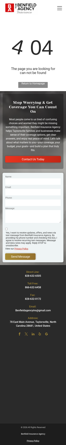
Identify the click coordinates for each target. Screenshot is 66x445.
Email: (8, 187)
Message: (10, 208)
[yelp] (39, 334)
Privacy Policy (21, 248)
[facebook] (19, 334)
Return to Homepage (33, 83)
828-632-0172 (33, 298)
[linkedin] (33, 334)
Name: (8, 176)
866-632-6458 (33, 287)
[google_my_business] (46, 334)
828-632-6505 (33, 275)
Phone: (8, 197)
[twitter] (26, 334)
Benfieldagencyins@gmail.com (33, 310)
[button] (59, 8)
